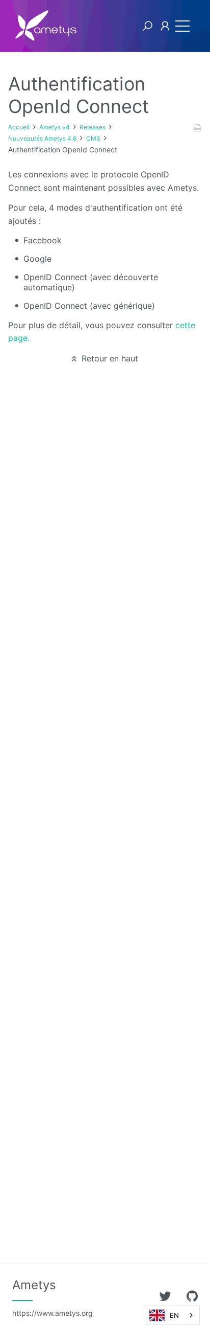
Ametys (52, 1297)
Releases (93, 127)
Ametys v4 (54, 127)
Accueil (19, 127)
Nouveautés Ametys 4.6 (42, 138)
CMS (93, 138)
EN (174, 1315)
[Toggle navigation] (182, 26)
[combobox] (172, 1315)
